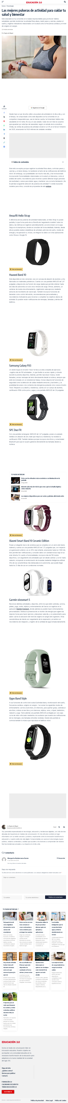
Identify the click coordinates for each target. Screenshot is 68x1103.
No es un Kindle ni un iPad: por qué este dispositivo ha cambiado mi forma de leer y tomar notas (25, 967)
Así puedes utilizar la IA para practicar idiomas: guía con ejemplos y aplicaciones (42, 927)
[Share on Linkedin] (4, 130)
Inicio (3, 6)
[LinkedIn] (64, 827)
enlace (48, 186)
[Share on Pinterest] (4, 121)
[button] (3, 2)
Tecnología (10, 6)
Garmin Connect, (22, 609)
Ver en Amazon (17, 269)
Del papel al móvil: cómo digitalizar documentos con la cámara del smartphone (9, 927)
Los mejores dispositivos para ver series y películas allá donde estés (42, 496)
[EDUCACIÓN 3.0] (34, 1)
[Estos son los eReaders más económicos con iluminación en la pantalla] (15, 480)
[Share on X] (4, 117)
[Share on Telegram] (4, 134)
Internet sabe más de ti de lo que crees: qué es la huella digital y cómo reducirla (41, 488)
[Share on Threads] (4, 138)
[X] (59, 827)
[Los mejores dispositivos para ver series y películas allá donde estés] (15, 497)
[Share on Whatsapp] (4, 125)
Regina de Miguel (8, 33)
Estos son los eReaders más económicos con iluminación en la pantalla (40, 479)
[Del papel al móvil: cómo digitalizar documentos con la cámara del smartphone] (10, 916)
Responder (61, 858)
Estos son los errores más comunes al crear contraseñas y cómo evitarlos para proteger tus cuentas (25, 927)
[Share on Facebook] (4, 113)
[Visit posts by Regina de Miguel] (4, 827)
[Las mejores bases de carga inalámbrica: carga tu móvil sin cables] (58, 956)
